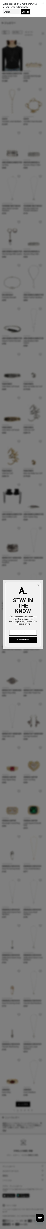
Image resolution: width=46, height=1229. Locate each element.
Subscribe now (23, 640)
